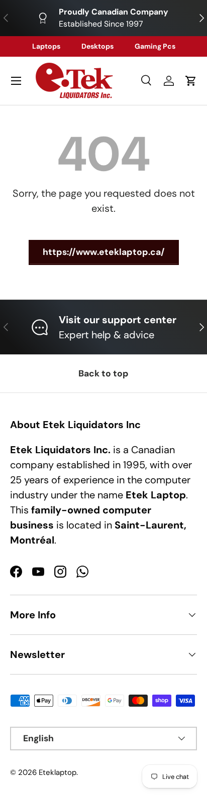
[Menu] (16, 81)
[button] (191, 81)
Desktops (97, 46)
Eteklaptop (57, 772)
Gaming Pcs (155, 46)
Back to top (103, 373)
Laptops (46, 46)
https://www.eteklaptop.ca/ (104, 251)
